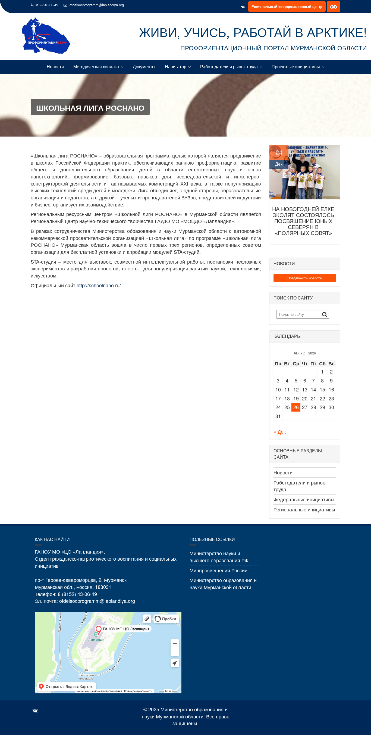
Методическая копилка (96, 66)
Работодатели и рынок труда (229, 66)
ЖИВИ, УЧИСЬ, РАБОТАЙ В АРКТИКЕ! (253, 32)
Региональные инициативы (304, 509)
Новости (55, 66)
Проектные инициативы (296, 66)
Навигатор (175, 66)
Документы (144, 66)
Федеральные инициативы (303, 499)
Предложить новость (304, 277)
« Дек (279, 431)
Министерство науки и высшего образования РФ (219, 556)
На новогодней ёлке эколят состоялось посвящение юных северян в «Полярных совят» (303, 221)
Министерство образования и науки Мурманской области (223, 583)
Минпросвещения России (218, 570)
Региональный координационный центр (286, 6)
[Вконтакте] (242, 6)
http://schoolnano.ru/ (99, 285)
